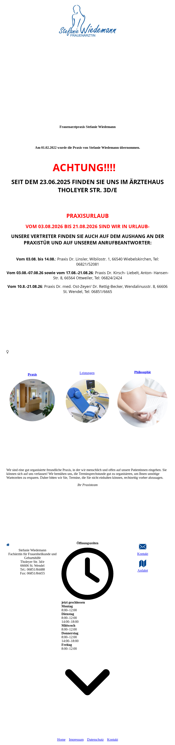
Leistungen (87, 373)
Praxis (32, 374)
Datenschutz (95, 739)
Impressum (76, 739)
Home (61, 739)
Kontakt (142, 554)
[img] (87, 21)
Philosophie (142, 372)
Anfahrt (142, 570)
